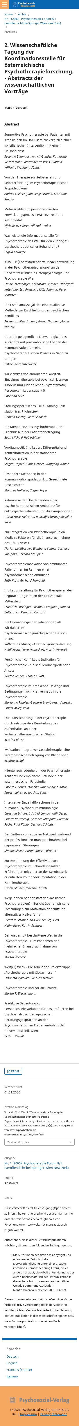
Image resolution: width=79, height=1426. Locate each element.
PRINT (15, 1071)
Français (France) (19, 1370)
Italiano (12, 1376)
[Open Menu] (4, 4)
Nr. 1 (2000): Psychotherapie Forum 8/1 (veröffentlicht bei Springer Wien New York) (32, 21)
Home (8, 14)
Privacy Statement (53, 1414)
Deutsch (13, 1356)
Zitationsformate (18, 1142)
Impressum (28, 1414)
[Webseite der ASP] (39, 1400)
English (12, 1363)
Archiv (22, 14)
